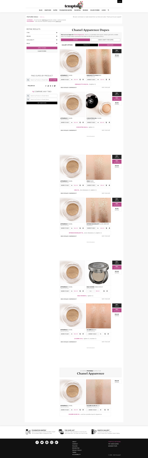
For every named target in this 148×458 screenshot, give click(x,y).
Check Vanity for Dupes (105, 40)
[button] (40, 10)
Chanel (70, 75)
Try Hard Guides (113, 444)
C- (98, 228)
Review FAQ (75, 448)
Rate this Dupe (106, 87)
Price (28, 43)
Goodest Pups (112, 446)
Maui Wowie (90, 287)
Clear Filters (42, 51)
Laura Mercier (104, 224)
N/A (90, 291)
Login (119, 1)
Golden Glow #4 (92, 405)
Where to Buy (65, 79)
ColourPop (30, 21)
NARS (92, 181)
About (74, 442)
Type (28, 32)
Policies (74, 446)
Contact (75, 444)
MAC (100, 75)
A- (98, 79)
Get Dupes (53, 80)
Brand (29, 36)
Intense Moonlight (93, 224)
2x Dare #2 (90, 330)
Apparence (63, 75)
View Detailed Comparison (68, 87)
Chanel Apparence (79, 34)
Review (75, 40)
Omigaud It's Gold (92, 75)
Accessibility (76, 454)
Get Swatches (42, 103)
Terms (74, 452)
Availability (30, 40)
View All (42, 17)
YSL (99, 405)
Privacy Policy (77, 450)
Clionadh (30, 20)
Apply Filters (42, 48)
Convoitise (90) (92, 118)
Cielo (88, 181)
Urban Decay (99, 287)
